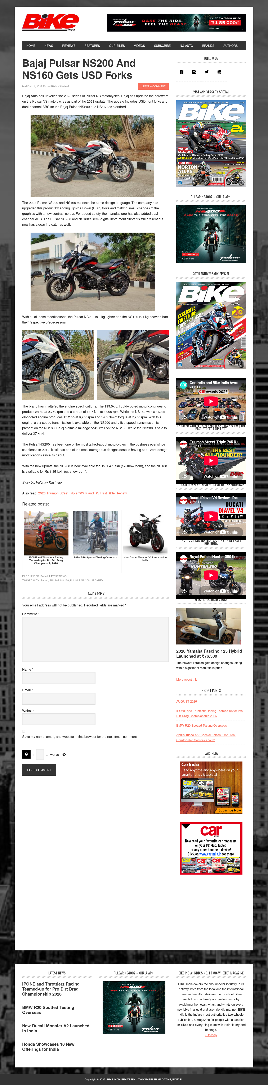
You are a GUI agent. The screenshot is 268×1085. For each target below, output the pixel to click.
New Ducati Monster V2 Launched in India (55, 1028)
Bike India (50, 22)
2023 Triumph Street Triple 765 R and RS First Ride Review (82, 493)
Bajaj (44, 576)
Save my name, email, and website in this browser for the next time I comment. (80, 736)
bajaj (44, 580)
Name (27, 669)
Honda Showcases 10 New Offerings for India (48, 1046)
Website (28, 710)
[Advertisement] (207, 909)
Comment (30, 613)
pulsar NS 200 (80, 580)
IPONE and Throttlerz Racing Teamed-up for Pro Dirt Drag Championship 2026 (51, 989)
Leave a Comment (153, 86)
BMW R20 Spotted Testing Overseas (201, 725)
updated (97, 580)
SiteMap (211, 1035)
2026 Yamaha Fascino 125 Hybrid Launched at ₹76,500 (209, 653)
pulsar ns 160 (59, 580)
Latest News (58, 576)
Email (27, 690)
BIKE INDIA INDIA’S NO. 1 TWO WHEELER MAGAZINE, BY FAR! (144, 1079)
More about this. (187, 679)
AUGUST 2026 (186, 701)
